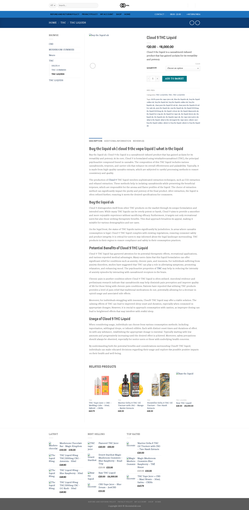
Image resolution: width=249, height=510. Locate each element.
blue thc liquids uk (181, 99)
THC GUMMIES (59, 70)
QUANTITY (152, 68)
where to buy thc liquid (172, 123)
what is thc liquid (153, 120)
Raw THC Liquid (183, 403)
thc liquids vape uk (173, 117)
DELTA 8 (56, 66)
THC (63, 22)
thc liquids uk (159, 117)
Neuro (52, 55)
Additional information (117, 141)
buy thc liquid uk (161, 102)
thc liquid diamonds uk (190, 111)
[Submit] (95, 5)
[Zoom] (93, 66)
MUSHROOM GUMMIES (61, 50)
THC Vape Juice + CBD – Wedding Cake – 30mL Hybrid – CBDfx (100, 406)
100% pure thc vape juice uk (162, 99)
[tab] (95, 141)
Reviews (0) (138, 141)
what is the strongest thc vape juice (174, 120)
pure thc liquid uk (163, 108)
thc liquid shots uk (188, 114)
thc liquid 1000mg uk (155, 111)
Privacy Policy (90, 14)
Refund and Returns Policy (64, 14)
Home (52, 22)
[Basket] (198, 5)
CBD (51, 44)
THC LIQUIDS (78, 22)
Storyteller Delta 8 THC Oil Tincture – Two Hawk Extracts (159, 406)
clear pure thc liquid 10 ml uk (166, 105)
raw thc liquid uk (176, 108)
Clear (197, 64)
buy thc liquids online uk (178, 102)
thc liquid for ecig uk (155, 114)
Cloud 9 (113, 180)
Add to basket (174, 79)
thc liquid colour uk (172, 111)
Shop (119, 14)
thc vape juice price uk (190, 117)
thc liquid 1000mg (191, 108)
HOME (127, 14)
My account (106, 14)
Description (95, 141)
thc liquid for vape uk (172, 114)
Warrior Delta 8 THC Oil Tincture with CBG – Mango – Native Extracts (131, 406)
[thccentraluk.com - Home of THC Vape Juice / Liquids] (124, 5)
